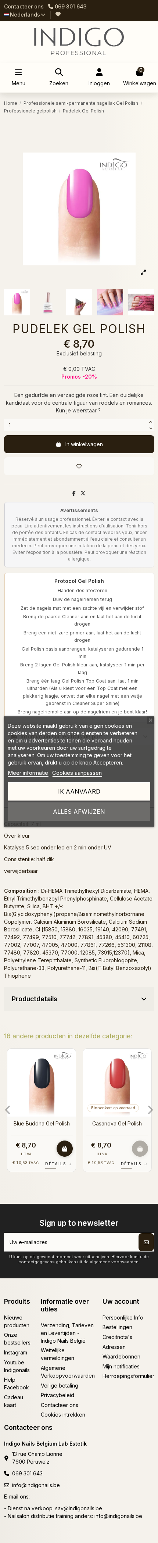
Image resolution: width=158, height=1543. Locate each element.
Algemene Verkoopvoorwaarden (68, 1372)
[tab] (79, 999)
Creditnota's (117, 1337)
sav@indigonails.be (78, 1508)
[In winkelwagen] (65, 1149)
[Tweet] (83, 493)
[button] (8, 1110)
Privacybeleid (57, 1395)
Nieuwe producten (16, 1321)
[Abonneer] (146, 1242)
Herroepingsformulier (128, 1376)
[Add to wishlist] (79, 466)
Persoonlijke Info (123, 1317)
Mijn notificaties (121, 1366)
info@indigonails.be (36, 1485)
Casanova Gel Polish (117, 1123)
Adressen (114, 1347)
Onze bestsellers (17, 1339)
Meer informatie (28, 772)
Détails (58, 1163)
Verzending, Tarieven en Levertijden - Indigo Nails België (67, 1333)
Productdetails (34, 999)
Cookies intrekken (63, 1414)
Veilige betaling (59, 1385)
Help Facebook (16, 1383)
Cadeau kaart (13, 1401)
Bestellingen (117, 1327)
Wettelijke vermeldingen (57, 1354)
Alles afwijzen (79, 811)
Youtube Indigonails (17, 1366)
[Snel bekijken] (70, 1072)
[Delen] (74, 493)
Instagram (15, 1352)
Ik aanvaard (79, 791)
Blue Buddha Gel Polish (42, 1123)
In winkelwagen (84, 444)
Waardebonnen (121, 1356)
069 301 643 (27, 1473)
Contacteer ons (24, 6)
